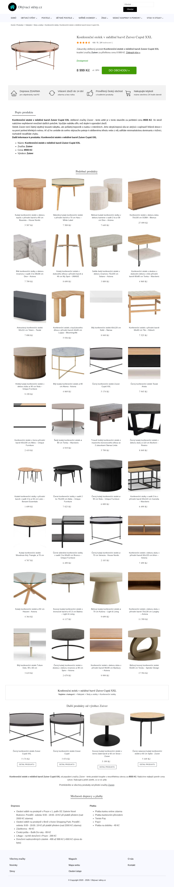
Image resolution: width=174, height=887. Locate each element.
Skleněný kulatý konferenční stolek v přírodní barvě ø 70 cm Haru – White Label (68, 217)
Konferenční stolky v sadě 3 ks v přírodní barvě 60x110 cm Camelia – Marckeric (144, 498)
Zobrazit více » (133, 52)
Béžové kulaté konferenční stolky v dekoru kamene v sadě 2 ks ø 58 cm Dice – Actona (106, 217)
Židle (103, 18)
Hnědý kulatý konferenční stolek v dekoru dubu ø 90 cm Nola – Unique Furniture (29, 386)
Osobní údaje (75, 871)
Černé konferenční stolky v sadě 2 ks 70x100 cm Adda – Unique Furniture (68, 498)
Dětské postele (64, 18)
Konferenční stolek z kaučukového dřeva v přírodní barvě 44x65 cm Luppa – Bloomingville (68, 330)
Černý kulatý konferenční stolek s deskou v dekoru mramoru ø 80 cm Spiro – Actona (68, 667)
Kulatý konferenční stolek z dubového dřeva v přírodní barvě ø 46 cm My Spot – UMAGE (68, 273)
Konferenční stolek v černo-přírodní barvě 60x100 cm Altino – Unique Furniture (30, 442)
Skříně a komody (87, 18)
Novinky (13, 865)
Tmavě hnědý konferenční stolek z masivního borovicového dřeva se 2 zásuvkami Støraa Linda (106, 442)
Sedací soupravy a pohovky (127, 18)
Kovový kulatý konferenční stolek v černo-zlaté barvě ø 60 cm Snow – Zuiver (107, 753)
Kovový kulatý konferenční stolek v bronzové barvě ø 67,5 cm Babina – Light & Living (68, 611)
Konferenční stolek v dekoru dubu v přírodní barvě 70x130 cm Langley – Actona (144, 611)
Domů (13, 18)
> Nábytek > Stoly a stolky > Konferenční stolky (41, 25)
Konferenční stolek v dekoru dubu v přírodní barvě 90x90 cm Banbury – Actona (106, 667)
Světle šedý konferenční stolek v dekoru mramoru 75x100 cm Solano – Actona (106, 273)
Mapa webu (74, 865)
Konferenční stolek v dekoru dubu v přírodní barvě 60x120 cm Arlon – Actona (144, 555)
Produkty (20, 25)
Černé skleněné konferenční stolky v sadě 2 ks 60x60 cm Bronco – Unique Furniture (68, 555)
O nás (130, 859)
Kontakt (131, 865)
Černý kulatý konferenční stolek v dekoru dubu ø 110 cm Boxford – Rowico (144, 442)
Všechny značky (17, 859)
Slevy (12, 871)
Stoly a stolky (154, 18)
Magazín (73, 859)
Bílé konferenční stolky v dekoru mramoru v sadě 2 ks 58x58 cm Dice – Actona (30, 273)
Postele (46, 18)
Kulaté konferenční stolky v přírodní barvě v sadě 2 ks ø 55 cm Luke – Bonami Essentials (30, 498)
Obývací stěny (28, 18)
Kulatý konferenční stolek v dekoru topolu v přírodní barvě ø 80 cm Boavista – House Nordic (30, 217)
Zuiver (94, 52)
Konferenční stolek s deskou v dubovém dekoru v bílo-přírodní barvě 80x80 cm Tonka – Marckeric (144, 273)
